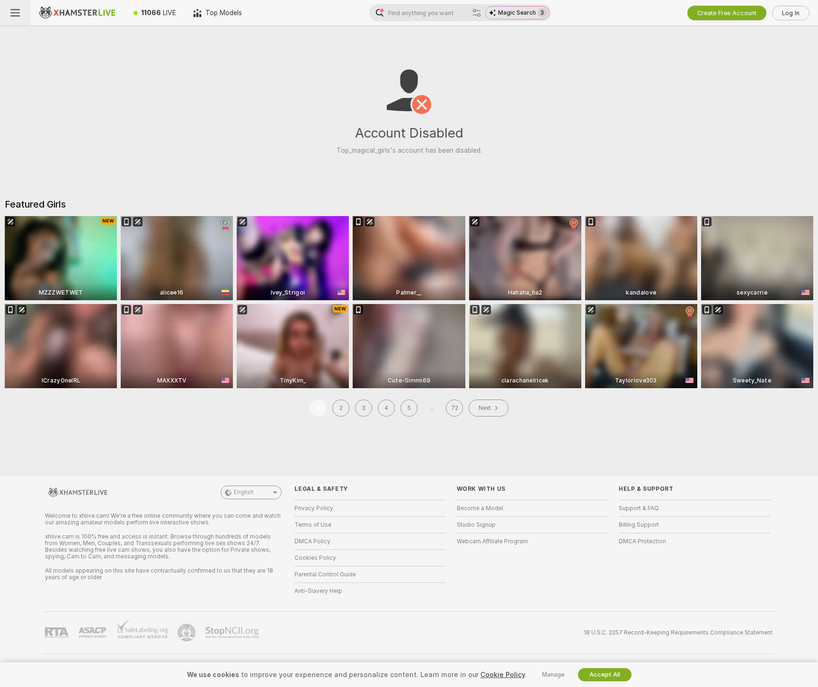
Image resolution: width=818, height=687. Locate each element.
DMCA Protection (642, 541)
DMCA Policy (312, 541)
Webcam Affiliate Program (492, 541)
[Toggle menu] (15, 13)
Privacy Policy (313, 508)
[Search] (476, 12)
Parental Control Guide (325, 574)
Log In (791, 13)
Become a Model (480, 508)
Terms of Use (312, 525)
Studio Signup (476, 525)
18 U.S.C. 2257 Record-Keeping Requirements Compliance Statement (678, 632)
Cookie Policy (502, 674)
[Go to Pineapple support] (187, 633)
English (244, 492)
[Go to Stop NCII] (233, 632)
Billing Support (639, 525)
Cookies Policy (315, 558)
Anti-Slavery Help (318, 591)
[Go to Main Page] (77, 13)
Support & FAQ (639, 508)
